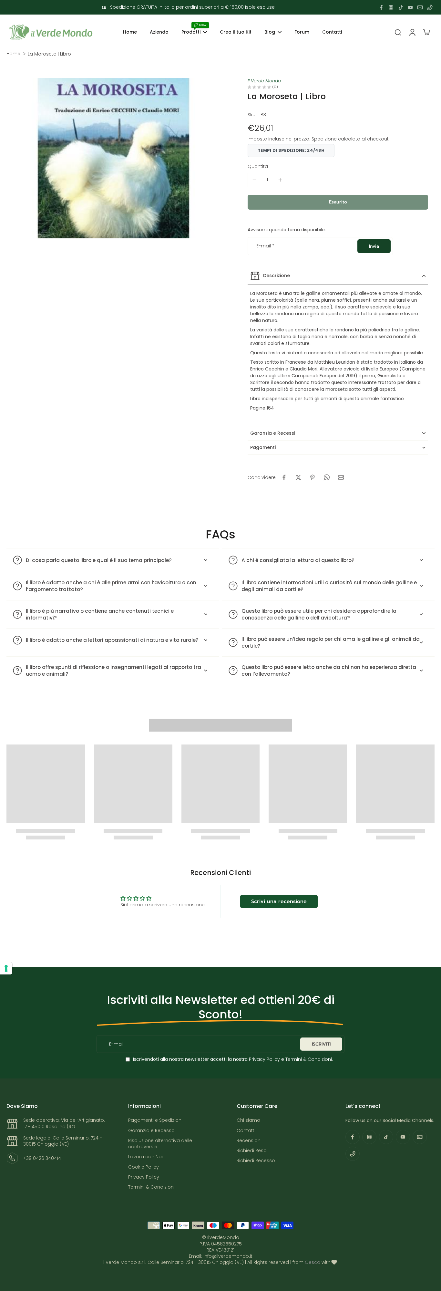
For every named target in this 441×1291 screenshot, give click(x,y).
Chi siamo (248, 1120)
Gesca (312, 1262)
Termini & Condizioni (308, 1059)
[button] (338, 202)
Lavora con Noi (145, 1157)
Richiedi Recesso (256, 1161)
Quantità (258, 166)
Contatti (246, 1131)
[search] (398, 32)
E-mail (265, 246)
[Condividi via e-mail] (341, 477)
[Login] (412, 32)
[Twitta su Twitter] (298, 477)
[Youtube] (410, 7)
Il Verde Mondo (264, 81)
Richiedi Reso (252, 1151)
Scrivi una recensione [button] (279, 901)
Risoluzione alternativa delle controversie (160, 1144)
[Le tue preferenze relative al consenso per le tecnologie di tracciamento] (6, 968)
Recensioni (249, 1141)
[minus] (254, 180)
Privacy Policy (264, 1059)
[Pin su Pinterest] (312, 477)
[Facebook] (381, 7)
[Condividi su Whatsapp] (327, 477)
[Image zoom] (113, 158)
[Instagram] (391, 7)
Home (13, 54)
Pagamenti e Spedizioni (155, 1120)
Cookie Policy (143, 1167)
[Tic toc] (400, 7)
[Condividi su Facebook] (284, 477)
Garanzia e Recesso (151, 1131)
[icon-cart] (426, 32)
